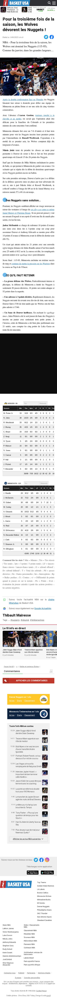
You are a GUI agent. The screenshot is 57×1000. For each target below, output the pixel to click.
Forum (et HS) (9, 667)
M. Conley (7, 507)
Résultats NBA (29, 934)
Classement (29, 701)
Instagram (47, 860)
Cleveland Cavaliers (44, 920)
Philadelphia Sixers (44, 910)
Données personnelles (32, 978)
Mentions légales (44, 973)
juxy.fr (49, 996)
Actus (11, 701)
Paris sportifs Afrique (32, 965)
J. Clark (6, 540)
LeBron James (8, 928)
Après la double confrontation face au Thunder (23, 99)
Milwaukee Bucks (44, 900)
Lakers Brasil (29, 958)
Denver (11, 403)
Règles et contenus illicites (29, 667)
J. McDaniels (8, 498)
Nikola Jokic (7, 939)
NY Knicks (41, 903)
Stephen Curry (8, 946)
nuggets (16, 620)
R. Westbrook (8, 423)
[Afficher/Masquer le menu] (54, 3)
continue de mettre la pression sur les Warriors (31, 263)
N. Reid (6, 526)
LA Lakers (41, 889)
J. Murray (7, 427)
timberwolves (38, 620)
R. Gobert (7, 502)
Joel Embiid (7, 959)
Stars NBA (6, 925)
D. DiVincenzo (8, 530)
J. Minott (6, 516)
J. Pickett (7, 464)
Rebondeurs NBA (30, 941)
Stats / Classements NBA (31, 926)
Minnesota (12, 483)
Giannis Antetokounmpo (12, 956)
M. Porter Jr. (8, 413)
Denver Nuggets (43, 906)
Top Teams (41, 882)
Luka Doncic (7, 935)
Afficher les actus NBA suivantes (27, 839)
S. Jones (6, 450)
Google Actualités (42, 608)
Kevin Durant (7, 953)
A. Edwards (7, 512)
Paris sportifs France (32, 961)
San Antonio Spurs (44, 917)
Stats (19, 701)
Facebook (51, 37)
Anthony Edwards (9, 942)
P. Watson (7, 446)
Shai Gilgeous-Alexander (8, 964)
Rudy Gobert (7, 949)
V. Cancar (7, 455)
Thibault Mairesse (17, 615)
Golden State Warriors (45, 886)
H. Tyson (6, 441)
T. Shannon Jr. (9, 544)
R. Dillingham (8, 549)
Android (47, 872)
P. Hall (5, 460)
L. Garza (6, 521)
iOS (33, 872)
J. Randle (7, 493)
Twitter (46, 37)
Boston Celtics (42, 893)
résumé (25, 620)
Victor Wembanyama (11, 932)
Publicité (21, 973)
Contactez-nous (10, 973)
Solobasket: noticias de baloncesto (33, 953)
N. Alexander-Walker (11, 535)
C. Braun (6, 432)
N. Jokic (6, 418)
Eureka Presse (41, 991)
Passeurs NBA (29, 944)
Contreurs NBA (29, 948)
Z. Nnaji (6, 437)
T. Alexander (8, 469)
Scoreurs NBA (29, 937)
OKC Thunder (42, 913)
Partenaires (31, 973)
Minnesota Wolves (44, 896)
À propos (18, 978)
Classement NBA (30, 930)
